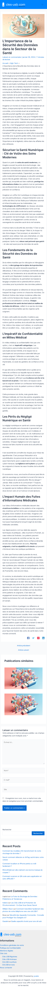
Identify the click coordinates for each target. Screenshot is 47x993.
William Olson (8, 909)
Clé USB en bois (8, 965)
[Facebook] (28, 638)
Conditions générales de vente (12, 945)
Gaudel (5, 921)
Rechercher (7, 830)
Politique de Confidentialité (10, 948)
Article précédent (23, 646)
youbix (36, 976)
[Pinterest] (38, 638)
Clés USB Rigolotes (9, 957)
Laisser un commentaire (12, 57)
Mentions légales (6, 951)
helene (5, 903)
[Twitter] (33, 638)
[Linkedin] (43, 638)
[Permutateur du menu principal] (42, 4)
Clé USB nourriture (9, 962)
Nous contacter (6, 968)
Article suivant (23, 650)
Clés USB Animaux (9, 959)
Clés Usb (3, 953)
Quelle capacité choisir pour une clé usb (26, 921)
